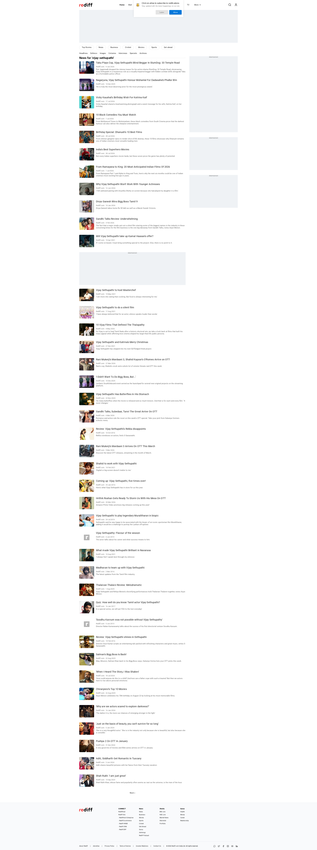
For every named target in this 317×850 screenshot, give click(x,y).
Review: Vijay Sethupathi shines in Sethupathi (121, 637)
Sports (154, 47)
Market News (164, 818)
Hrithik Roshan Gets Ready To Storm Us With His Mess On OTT (131, 498)
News (101, 47)
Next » (132, 793)
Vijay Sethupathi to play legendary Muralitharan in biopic (127, 515)
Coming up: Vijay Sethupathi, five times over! (121, 481)
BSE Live (162, 812)
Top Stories (87, 47)
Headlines (83, 53)
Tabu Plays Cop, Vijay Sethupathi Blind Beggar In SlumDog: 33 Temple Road (138, 62)
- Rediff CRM (122, 826)
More (196, 5)
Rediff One (121, 815)
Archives (143, 53)
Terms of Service (125, 846)
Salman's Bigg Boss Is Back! (111, 654)
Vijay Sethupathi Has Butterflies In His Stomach (122, 394)
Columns (112, 53)
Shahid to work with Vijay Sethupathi (116, 463)
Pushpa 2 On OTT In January (112, 741)
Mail (130, 5)
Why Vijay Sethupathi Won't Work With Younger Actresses (128, 184)
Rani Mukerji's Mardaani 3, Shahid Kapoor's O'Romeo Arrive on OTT (133, 359)
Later (162, 12)
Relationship (184, 821)
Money (182, 815)
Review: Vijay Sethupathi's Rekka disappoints (121, 428)
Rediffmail (121, 812)
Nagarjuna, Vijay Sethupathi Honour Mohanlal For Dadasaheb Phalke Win (136, 80)
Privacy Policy (109, 846)
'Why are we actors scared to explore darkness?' (122, 706)
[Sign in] (236, 5)
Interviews (123, 53)
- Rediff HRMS (123, 823)
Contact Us (157, 846)
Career (182, 818)
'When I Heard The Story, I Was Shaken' (117, 671)
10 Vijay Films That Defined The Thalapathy (120, 324)
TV (188, 5)
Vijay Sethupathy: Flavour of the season (118, 533)
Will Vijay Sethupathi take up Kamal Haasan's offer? (124, 236)
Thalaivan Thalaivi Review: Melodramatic (119, 585)
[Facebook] (223, 846)
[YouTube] (232, 846)
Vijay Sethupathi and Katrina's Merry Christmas (122, 342)
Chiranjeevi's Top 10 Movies (111, 689)
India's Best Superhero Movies (112, 149)
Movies (141, 47)
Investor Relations (142, 846)
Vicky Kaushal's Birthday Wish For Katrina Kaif (121, 97)
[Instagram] (228, 846)
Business (114, 47)
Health (182, 812)
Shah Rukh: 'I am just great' (111, 775)
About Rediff (83, 846)
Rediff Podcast (144, 835)
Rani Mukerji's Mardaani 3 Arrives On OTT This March (125, 446)
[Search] (230, 5)
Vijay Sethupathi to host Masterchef (116, 290)
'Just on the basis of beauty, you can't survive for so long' (127, 723)
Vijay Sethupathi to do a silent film (115, 307)
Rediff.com (175, 846)
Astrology (142, 832)
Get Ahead (142, 826)
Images (103, 53)
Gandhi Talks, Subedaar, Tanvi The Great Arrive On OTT (126, 411)
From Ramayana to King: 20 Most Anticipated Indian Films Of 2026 (133, 166)
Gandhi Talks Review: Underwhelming (117, 218)
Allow (175, 12)
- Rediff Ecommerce (125, 821)
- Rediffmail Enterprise (125, 818)
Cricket (128, 47)
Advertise (96, 846)
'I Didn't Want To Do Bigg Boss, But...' (116, 376)
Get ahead (168, 47)
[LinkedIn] (237, 846)
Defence (93, 53)
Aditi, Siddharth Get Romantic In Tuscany (118, 758)
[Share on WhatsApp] (214, 846)
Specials (133, 53)
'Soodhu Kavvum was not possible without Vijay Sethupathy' (129, 619)
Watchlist (163, 821)
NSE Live (163, 815)
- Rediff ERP (122, 829)
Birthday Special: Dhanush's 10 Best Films (119, 132)
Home (121, 5)
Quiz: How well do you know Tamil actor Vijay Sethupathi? (128, 602)
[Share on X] (219, 846)
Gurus (141, 829)
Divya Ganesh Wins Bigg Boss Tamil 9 (117, 201)
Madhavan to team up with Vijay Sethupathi (120, 567)
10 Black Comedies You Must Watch (116, 114)
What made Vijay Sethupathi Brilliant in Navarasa (123, 550)
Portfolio (163, 823)
